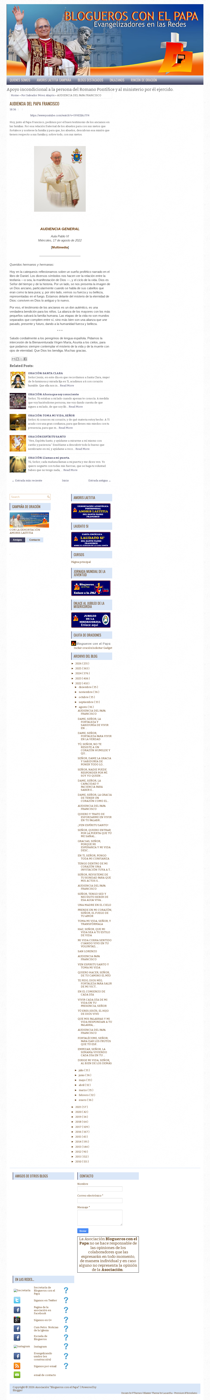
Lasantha (167, 1393)
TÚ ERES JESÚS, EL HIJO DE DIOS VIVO (93, 1012)
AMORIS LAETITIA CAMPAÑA (54, 80)
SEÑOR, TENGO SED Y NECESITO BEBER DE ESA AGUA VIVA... (93, 897)
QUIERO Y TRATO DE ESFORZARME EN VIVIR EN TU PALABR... (95, 817)
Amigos (17, 539)
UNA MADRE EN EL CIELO (94, 904)
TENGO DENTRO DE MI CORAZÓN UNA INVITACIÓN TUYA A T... (95, 866)
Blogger (18, 1390)
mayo (82, 1080)
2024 (78, 673)
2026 (78, 663)
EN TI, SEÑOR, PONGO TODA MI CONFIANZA (93, 857)
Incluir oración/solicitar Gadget (93, 647)
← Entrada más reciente (27, 480)
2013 (78, 1146)
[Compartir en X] (21, 359)
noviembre (86, 692)
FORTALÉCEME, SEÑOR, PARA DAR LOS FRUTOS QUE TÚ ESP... (94, 1041)
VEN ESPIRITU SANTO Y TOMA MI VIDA (93, 966)
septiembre (86, 702)
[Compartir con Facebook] (25, 359)
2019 (78, 1116)
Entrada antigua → (99, 480)
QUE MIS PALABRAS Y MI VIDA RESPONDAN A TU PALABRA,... (95, 1021)
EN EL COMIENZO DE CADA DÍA (91, 993)
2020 (78, 1111)
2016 (78, 1131)
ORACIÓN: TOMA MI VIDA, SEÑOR (51, 415)
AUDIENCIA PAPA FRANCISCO (89, 958)
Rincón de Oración (144, 80)
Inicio (65, 480)
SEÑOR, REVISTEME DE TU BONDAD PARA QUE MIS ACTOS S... (94, 877)
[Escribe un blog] (17, 359)
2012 (78, 1151)
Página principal (81, 561)
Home (15, 95)
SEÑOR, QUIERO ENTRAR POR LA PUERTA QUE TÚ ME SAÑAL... (95, 833)
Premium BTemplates (185, 1393)
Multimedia (60, 247)
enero (83, 1100)
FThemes (137, 1393)
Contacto (34, 539)
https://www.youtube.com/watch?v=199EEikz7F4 (59, 115)
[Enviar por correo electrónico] (13, 359)
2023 (78, 678)
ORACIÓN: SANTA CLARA (45, 373)
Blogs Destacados (90, 80)
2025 (78, 668)
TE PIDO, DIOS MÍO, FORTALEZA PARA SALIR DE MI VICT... (95, 983)
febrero (84, 1095)
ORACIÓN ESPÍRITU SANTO (47, 436)
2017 (78, 1126)
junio (82, 1075)
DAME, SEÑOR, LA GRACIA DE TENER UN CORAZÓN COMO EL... (95, 797)
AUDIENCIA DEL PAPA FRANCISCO (34, 104)
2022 (78, 683)
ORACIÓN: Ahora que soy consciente (53, 394)
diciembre (85, 687)
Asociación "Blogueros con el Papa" (57, 1387)
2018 (78, 1121)
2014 (78, 1141)
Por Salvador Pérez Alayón (38, 95)
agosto (83, 707)
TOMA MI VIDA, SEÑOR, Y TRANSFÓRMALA (94, 922)
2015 (78, 1136)
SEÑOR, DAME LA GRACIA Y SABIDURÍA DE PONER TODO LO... (94, 761)
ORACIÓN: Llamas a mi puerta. (49, 457)
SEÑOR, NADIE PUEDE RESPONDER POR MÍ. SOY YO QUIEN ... (93, 772)
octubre (84, 697)
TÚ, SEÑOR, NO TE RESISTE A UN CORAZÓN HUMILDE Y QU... (94, 749)
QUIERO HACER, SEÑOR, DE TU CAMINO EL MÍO (94, 974)
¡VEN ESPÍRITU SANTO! (93, 825)
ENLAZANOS (117, 80)
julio (81, 1070)
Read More (67, 385)
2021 (78, 1107)
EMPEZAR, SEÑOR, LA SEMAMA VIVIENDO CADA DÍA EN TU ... (92, 1052)
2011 (78, 1156)
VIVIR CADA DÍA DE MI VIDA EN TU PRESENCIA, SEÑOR (92, 1002)
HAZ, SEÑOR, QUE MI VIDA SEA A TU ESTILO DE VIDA (94, 932)
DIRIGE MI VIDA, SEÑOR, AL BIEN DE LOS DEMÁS (95, 1062)
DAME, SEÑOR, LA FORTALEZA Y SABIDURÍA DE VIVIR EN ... (93, 723)
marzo (83, 1090)
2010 (78, 1161)
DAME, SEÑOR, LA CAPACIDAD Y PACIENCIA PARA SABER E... (90, 785)
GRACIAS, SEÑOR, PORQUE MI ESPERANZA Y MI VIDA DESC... (94, 846)
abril (82, 1085)
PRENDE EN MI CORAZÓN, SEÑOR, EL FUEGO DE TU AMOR (95, 913)
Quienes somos (20, 80)
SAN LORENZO (87, 951)
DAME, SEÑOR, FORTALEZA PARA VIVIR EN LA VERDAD (95, 736)
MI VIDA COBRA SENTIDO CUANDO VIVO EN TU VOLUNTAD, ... (95, 943)
